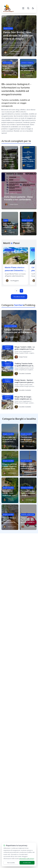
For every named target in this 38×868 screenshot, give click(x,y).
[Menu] (23, 8)
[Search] (28, 8)
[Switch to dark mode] (33, 8)
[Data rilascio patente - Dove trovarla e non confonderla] (18, 190)
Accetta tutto (27, 862)
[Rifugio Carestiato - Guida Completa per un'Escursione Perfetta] (18, 326)
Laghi (5, 220)
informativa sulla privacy (26, 858)
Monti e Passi (8, 28)
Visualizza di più (19, 297)
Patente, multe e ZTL (28, 153)
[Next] (21, 291)
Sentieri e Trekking (27, 62)
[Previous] (16, 291)
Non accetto (11, 862)
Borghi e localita (27, 220)
